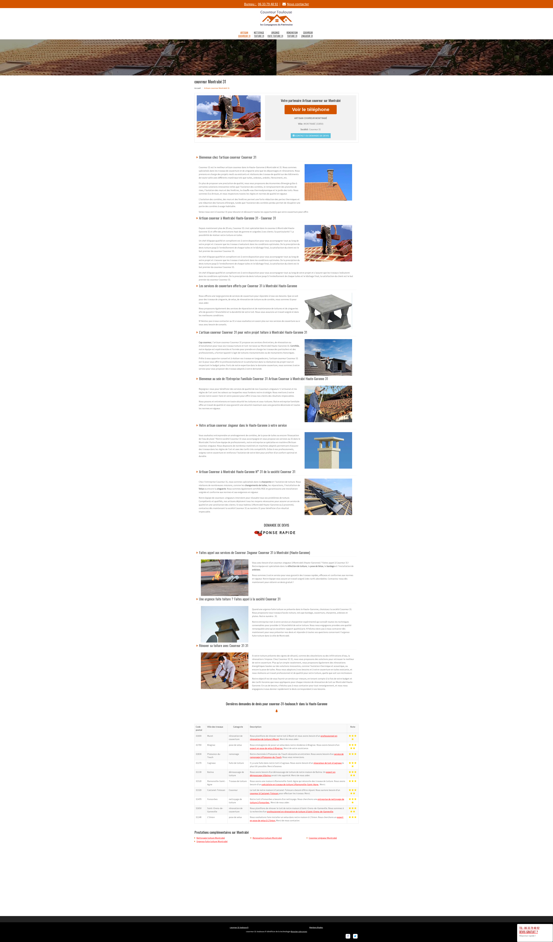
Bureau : (261, 4)
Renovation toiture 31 (292, 34)
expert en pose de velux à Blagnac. (266, 748)
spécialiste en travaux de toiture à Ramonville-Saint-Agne (290, 784)
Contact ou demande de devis (312, 136)
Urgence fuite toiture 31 (275, 34)
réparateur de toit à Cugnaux (328, 762)
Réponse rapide (276, 532)
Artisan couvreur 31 (244, 34)
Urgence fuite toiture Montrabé (212, 841)
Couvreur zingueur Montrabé (323, 837)
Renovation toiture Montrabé (267, 837)
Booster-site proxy (299, 931)
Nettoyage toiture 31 (259, 34)
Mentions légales (316, 927)
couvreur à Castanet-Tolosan (264, 793)
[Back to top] (545, 934)
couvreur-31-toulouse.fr (239, 927)
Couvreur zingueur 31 (307, 34)
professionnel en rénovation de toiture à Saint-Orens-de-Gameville (300, 811)
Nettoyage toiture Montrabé (210, 837)
